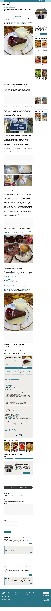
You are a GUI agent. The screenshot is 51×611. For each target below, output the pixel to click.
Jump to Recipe (18, 16)
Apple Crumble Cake (10, 280)
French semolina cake (7, 284)
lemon (19, 215)
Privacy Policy (46, 599)
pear (19, 23)
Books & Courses (18, 595)
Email (5, 523)
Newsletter (44, 595)
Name (5, 520)
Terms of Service (46, 600)
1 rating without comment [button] (18, 495)
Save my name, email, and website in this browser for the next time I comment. (17, 529)
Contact (45, 592)
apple (22, 23)
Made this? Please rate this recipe (10, 516)
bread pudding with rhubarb (26, 145)
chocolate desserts (13, 23)
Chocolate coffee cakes (8, 277)
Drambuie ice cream (23, 289)
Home (4, 7)
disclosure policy (20, 13)
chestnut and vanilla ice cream (10, 289)
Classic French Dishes (12, 7)
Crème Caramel (14, 198)
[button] (5, 364)
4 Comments (5, 13)
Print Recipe (12, 367)
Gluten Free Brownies (7, 281)
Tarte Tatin (6, 286)
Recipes (7, 7)
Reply (30, 543)
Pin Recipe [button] (25, 367)
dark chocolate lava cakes (20, 232)
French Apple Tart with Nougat (9, 285)
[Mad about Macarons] (6, 4)
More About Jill (26, 473)
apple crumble (15, 145)
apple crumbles (19, 106)
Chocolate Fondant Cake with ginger (10, 276)
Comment (6, 503)
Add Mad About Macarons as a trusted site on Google (18, 487)
